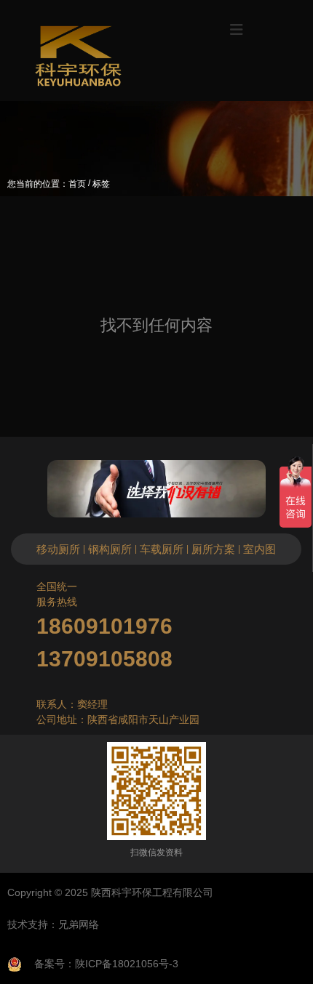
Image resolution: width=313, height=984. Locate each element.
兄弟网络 (78, 924)
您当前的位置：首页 (47, 184)
